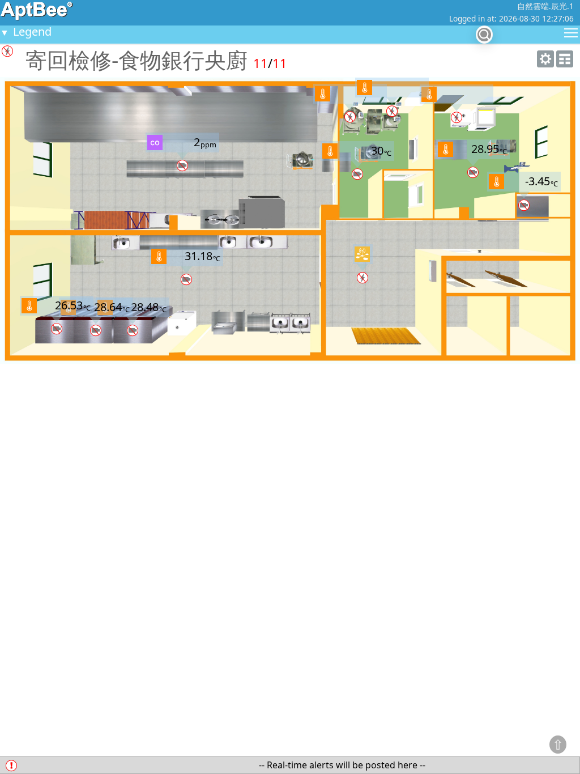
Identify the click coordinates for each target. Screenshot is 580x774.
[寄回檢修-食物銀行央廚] (363, 254)
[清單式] (564, 64)
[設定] (545, 64)
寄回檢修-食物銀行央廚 (136, 59)
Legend (26, 31)
